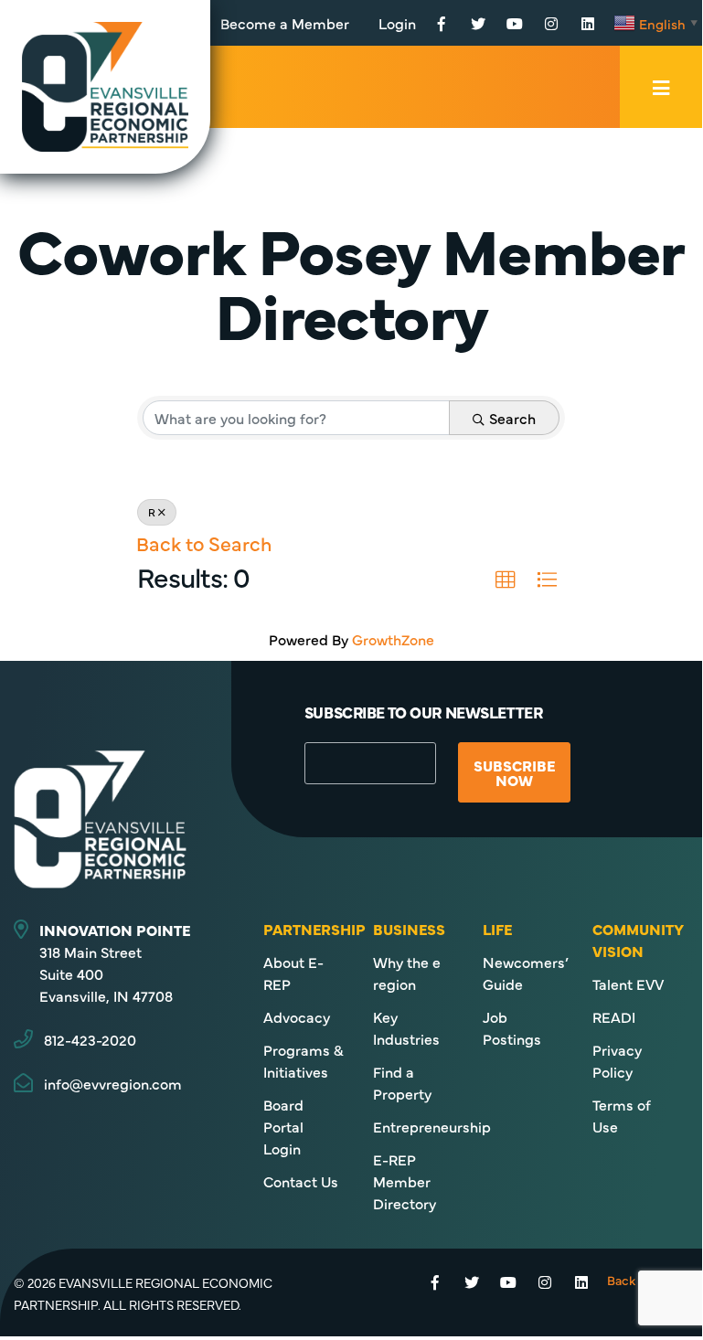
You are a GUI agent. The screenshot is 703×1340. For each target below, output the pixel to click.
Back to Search (204, 543)
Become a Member (284, 23)
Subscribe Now (514, 772)
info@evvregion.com (113, 1083)
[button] (505, 580)
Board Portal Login (283, 1126)
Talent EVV (628, 983)
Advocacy (296, 1016)
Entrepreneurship (432, 1126)
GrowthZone (393, 639)
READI (613, 1016)
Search (512, 418)
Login (397, 23)
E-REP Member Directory (404, 1181)
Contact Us (300, 1181)
